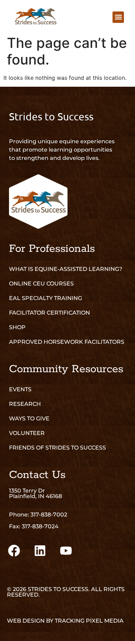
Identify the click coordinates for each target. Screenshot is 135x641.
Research (25, 404)
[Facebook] (14, 550)
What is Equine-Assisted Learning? (65, 269)
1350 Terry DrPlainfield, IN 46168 (35, 493)
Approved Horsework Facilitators (66, 342)
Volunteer (27, 433)
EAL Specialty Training (45, 298)
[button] (118, 17)
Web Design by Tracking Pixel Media (65, 620)
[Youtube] (66, 550)
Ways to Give (29, 418)
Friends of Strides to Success (57, 447)
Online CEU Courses (41, 283)
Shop (17, 327)
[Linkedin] (40, 550)
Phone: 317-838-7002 (38, 514)
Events (20, 389)
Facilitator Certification (49, 312)
